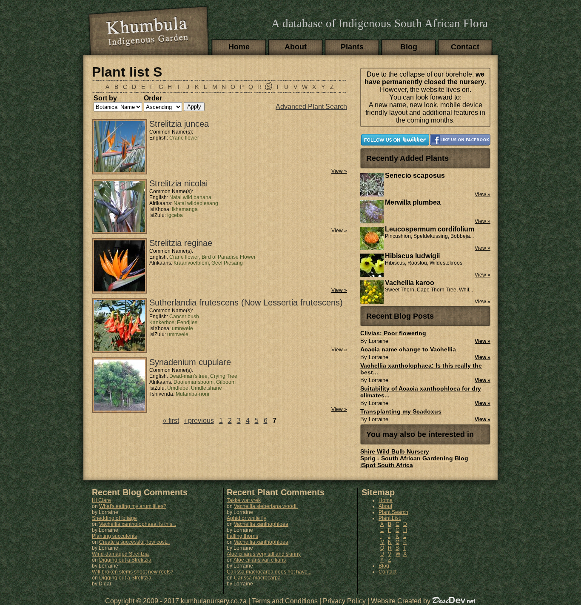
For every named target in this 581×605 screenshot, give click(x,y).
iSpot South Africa (386, 465)
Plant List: (390, 518)
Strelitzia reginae (180, 243)
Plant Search (393, 512)
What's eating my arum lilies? (132, 506)
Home (239, 47)
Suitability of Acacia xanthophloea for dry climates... (420, 392)
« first (171, 420)
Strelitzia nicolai (178, 183)
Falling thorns (242, 536)
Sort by (105, 98)
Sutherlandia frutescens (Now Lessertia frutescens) (246, 302)
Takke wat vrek (244, 500)
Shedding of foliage (114, 518)
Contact (465, 47)
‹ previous (199, 420)
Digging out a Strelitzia (125, 560)
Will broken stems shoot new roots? (133, 572)
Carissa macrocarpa (257, 578)
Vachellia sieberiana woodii (266, 506)
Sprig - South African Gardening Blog (414, 458)
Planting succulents (114, 536)
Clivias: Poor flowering (393, 333)
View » (339, 171)
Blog (408, 47)
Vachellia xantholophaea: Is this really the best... (421, 369)
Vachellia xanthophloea (261, 524)
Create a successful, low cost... (134, 542)
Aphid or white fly (246, 518)
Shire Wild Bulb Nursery (394, 451)
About (296, 47)
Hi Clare (101, 500)
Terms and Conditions (285, 601)
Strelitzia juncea (179, 123)
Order (153, 98)
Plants (352, 47)
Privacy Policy (344, 601)
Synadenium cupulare (190, 362)
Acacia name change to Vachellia (408, 349)
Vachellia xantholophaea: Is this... (137, 524)
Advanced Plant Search (311, 106)
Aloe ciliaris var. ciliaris (260, 560)
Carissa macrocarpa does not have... (269, 572)
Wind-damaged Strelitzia (120, 554)
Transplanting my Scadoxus (400, 411)
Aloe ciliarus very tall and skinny (264, 554)
